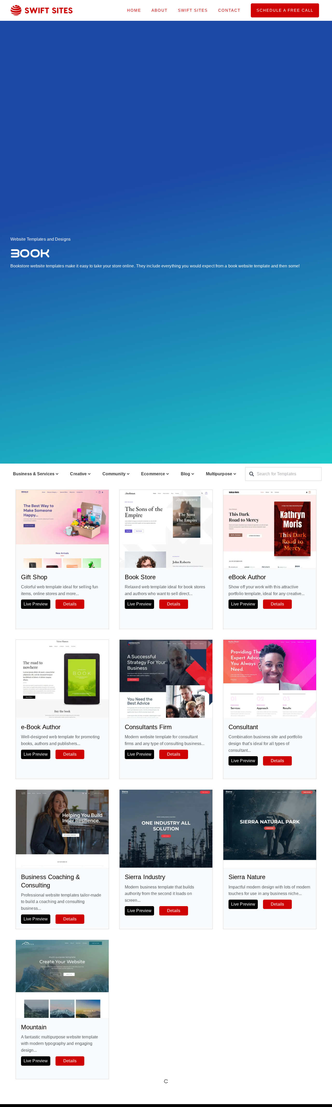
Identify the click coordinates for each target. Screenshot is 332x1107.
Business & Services (33, 474)
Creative (78, 474)
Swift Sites (193, 10)
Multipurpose (219, 474)
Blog (185, 474)
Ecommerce (153, 474)
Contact (229, 10)
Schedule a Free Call (285, 10)
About (159, 10)
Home (134, 10)
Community (114, 474)
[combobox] (283, 474)
